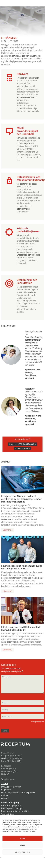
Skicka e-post (21, 448)
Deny (22, 845)
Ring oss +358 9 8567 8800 (21, 444)
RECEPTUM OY (7, 752)
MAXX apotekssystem (11, 787)
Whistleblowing (8, 779)
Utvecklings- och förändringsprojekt (18, 792)
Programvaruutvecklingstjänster (16, 811)
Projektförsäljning (10, 802)
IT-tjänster (6, 790)
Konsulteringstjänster (11, 805)
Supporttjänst (7, 814)
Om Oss (5, 798)
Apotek (4, 784)
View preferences (22, 852)
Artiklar (4, 795)
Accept (22, 838)
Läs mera (7, 529)
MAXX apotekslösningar (12, 808)
